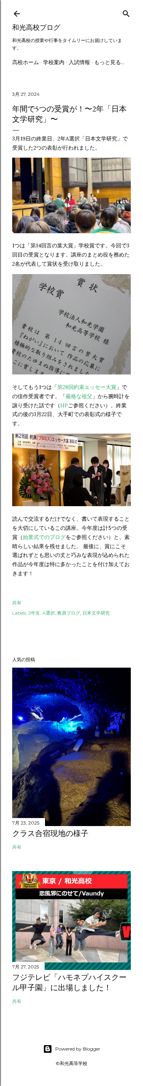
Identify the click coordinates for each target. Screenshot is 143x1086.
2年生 (34, 613)
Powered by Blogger (77, 1049)
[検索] (126, 12)
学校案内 (53, 62)
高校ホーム (25, 62)
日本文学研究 (96, 613)
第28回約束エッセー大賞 (86, 387)
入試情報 (79, 62)
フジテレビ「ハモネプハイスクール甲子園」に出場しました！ (69, 982)
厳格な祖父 (79, 396)
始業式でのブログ (44, 537)
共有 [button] (16, 602)
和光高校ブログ (36, 27)
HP (64, 405)
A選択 (48, 613)
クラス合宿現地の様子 (50, 833)
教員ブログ (68, 613)
